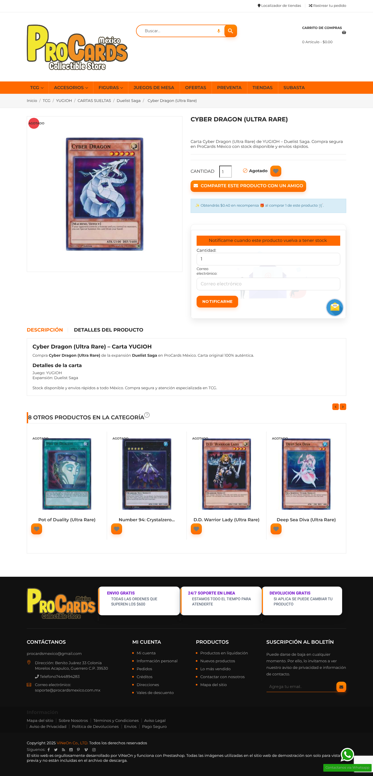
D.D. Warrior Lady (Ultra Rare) (227, 520)
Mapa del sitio (213, 685)
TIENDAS (263, 87)
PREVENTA (229, 87)
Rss (63, 750)
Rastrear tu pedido (329, 6)
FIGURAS (109, 87)
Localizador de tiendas (280, 6)
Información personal (157, 661)
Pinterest (78, 750)
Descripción (45, 330)
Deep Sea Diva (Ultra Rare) (306, 520)
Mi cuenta (146, 642)
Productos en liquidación (224, 653)
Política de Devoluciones (95, 726)
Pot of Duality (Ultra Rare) (67, 520)
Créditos (144, 677)
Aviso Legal (155, 720)
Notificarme (217, 301)
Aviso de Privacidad (47, 726)
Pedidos (144, 669)
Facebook (49, 750)
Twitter (56, 750)
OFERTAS (195, 87)
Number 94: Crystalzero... (147, 520)
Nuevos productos (217, 661)
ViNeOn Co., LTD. (72, 742)
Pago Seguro (154, 726)
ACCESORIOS (69, 87)
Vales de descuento (155, 693)
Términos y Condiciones (116, 720)
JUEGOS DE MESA (154, 87)
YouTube (71, 750)
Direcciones (148, 685)
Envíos (130, 726)
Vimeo (86, 750)
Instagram (94, 750)
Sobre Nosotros (73, 720)
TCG (35, 87)
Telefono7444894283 (59, 676)
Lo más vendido (215, 669)
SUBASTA (294, 87)
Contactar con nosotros (222, 677)
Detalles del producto (108, 330)
